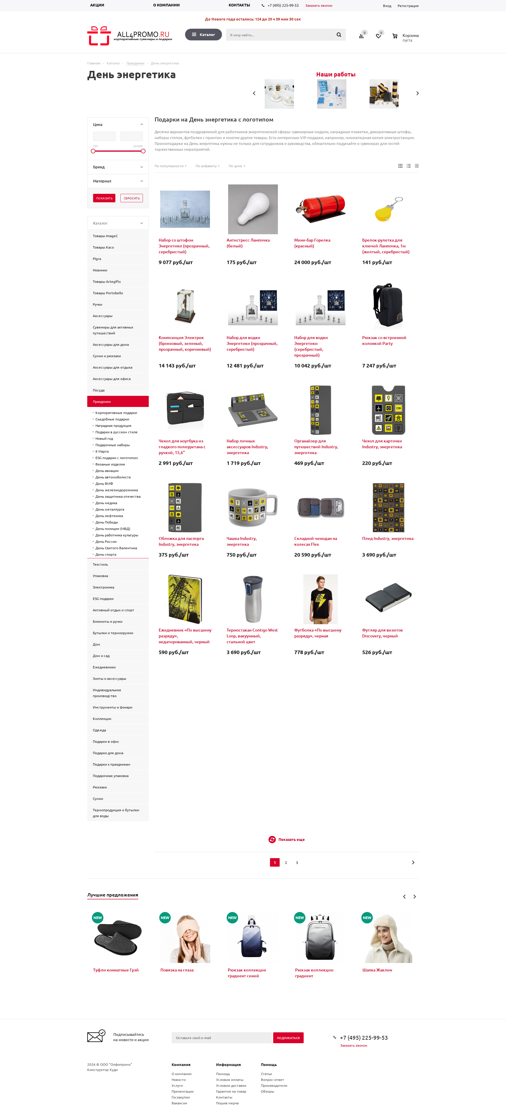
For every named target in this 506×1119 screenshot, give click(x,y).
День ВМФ (104, 483)
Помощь (269, 1064)
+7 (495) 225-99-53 (283, 5)
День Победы (106, 522)
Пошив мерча (227, 1103)
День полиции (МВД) (112, 528)
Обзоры (267, 1091)
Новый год (104, 438)
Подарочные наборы (112, 444)
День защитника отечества (118, 496)
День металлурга (109, 509)
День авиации (107, 470)
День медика (106, 502)
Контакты (239, 4)
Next (414, 896)
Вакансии (179, 1103)
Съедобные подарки (112, 419)
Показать (104, 198)
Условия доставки (231, 1085)
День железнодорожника (116, 489)
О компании (166, 4)
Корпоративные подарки (116, 412)
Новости (179, 1079)
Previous (404, 896)
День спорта (105, 554)
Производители (274, 1085)
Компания (181, 1064)
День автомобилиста (113, 477)
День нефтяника (109, 515)
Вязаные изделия (110, 464)
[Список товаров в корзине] (406, 39)
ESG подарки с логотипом (116, 457)
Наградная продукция (113, 425)
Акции (97, 4)
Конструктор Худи (102, 1069)
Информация (228, 1064)
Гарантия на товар (231, 1091)
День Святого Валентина (116, 547)
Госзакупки (181, 1097)
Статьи (266, 1073)
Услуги (177, 1085)
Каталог (207, 34)
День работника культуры (116, 535)
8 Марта (102, 451)
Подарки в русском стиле (116, 432)
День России (106, 541)
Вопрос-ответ (272, 1079)
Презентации (183, 1091)
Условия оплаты (229, 1079)
